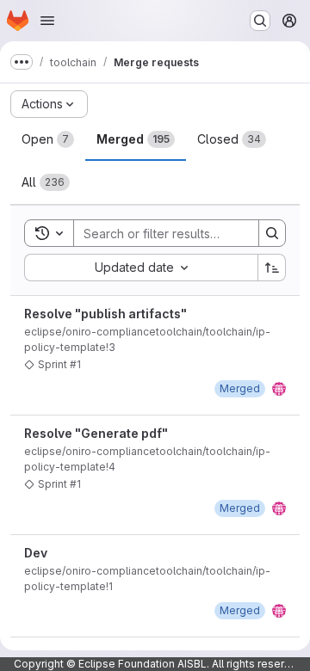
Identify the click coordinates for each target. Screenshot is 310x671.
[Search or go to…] (260, 20)
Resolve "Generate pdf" (96, 433)
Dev (35, 552)
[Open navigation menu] (47, 20)
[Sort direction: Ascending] (272, 267)
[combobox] (140, 267)
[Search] (272, 233)
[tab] (47, 139)
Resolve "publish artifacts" (105, 313)
